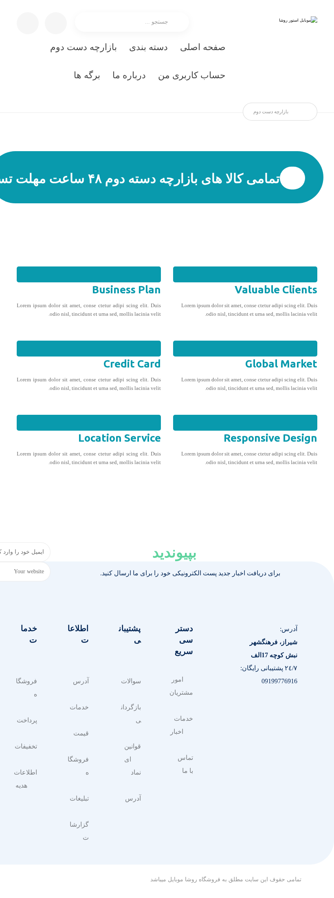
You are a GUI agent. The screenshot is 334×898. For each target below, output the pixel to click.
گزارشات (79, 831)
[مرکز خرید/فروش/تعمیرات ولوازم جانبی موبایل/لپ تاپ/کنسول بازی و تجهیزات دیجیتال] (280, 53)
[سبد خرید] (56, 22)
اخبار (176, 731)
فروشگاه (78, 766)
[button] (289, 708)
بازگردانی (131, 714)
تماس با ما (185, 764)
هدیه (21, 785)
